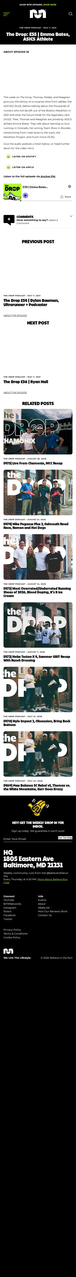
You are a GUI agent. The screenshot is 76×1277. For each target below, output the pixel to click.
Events (42, 900)
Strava (7, 911)
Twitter (8, 919)
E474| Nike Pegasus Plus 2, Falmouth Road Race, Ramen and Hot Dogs (36, 526)
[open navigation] (7, 14)
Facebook (10, 915)
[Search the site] (70, 14)
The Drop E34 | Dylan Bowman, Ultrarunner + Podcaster (31, 302)
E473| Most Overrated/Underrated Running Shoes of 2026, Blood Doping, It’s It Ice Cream (37, 592)
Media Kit (44, 907)
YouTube (9, 900)
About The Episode (15, 315)
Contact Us (45, 915)
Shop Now (49, 4)
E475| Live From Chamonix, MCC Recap (33, 463)
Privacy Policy (12, 929)
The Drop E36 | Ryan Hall (26, 381)
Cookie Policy (12, 937)
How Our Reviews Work (52, 911)
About (42, 903)
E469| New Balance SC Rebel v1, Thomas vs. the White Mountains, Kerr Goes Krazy (37, 787)
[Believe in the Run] (38, 17)
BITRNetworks (12, 903)
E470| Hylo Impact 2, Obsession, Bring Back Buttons (37, 723)
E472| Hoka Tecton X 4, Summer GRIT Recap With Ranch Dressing (37, 658)
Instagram (10, 907)
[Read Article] (38, 270)
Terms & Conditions (16, 933)
